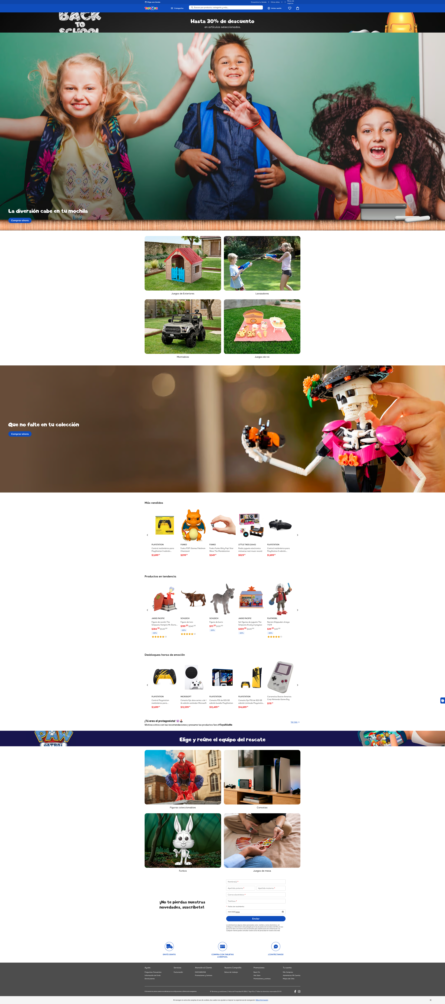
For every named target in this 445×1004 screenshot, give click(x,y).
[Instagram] (299, 991)
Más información (262, 1000)
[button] (147, 535)
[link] (165, 533)
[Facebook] (295, 991)
